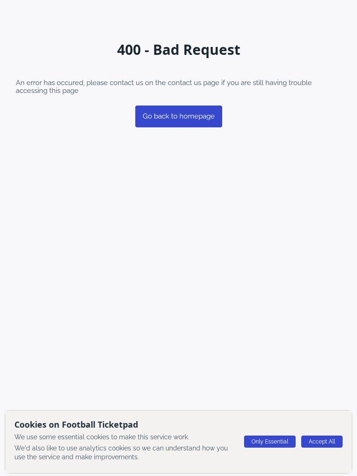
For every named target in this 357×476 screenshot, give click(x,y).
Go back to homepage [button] (179, 116)
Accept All (322, 441)
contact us (184, 83)
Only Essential (269, 441)
